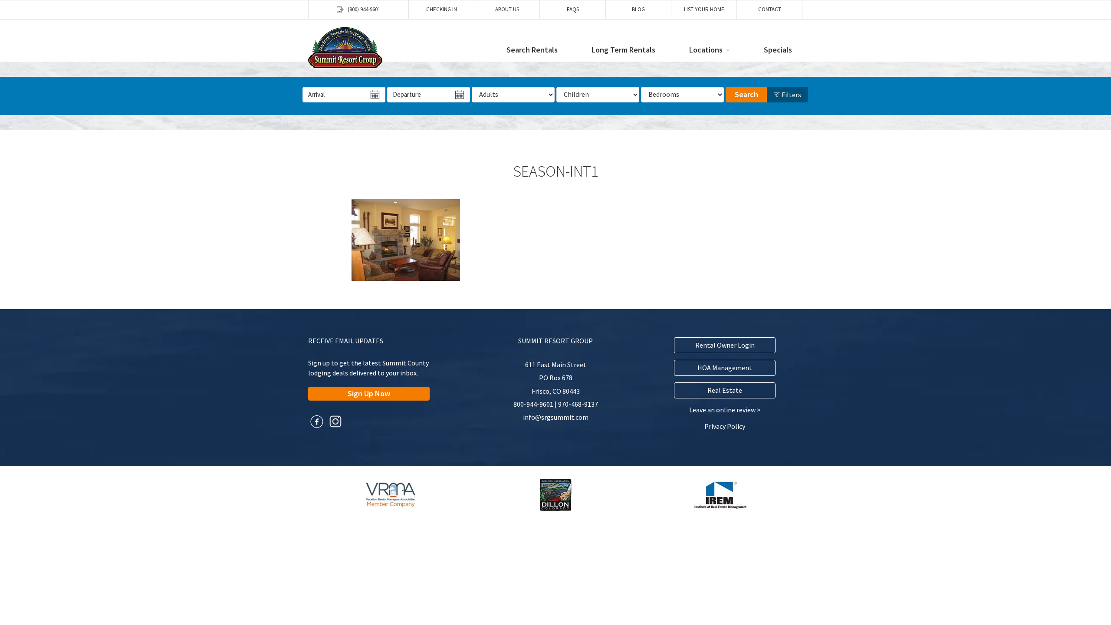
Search (746, 94)
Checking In (441, 9)
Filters (790, 94)
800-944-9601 (533, 404)
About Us (507, 9)
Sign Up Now (369, 393)
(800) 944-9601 (364, 9)
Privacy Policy (724, 426)
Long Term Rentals (623, 50)
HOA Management (724, 367)
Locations (706, 50)
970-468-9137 (578, 404)
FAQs (573, 9)
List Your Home (704, 9)
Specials (778, 50)
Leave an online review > (725, 409)
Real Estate (724, 390)
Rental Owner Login (725, 345)
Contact (769, 9)
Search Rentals (532, 50)
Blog (638, 9)
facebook (316, 421)
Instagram (335, 421)
